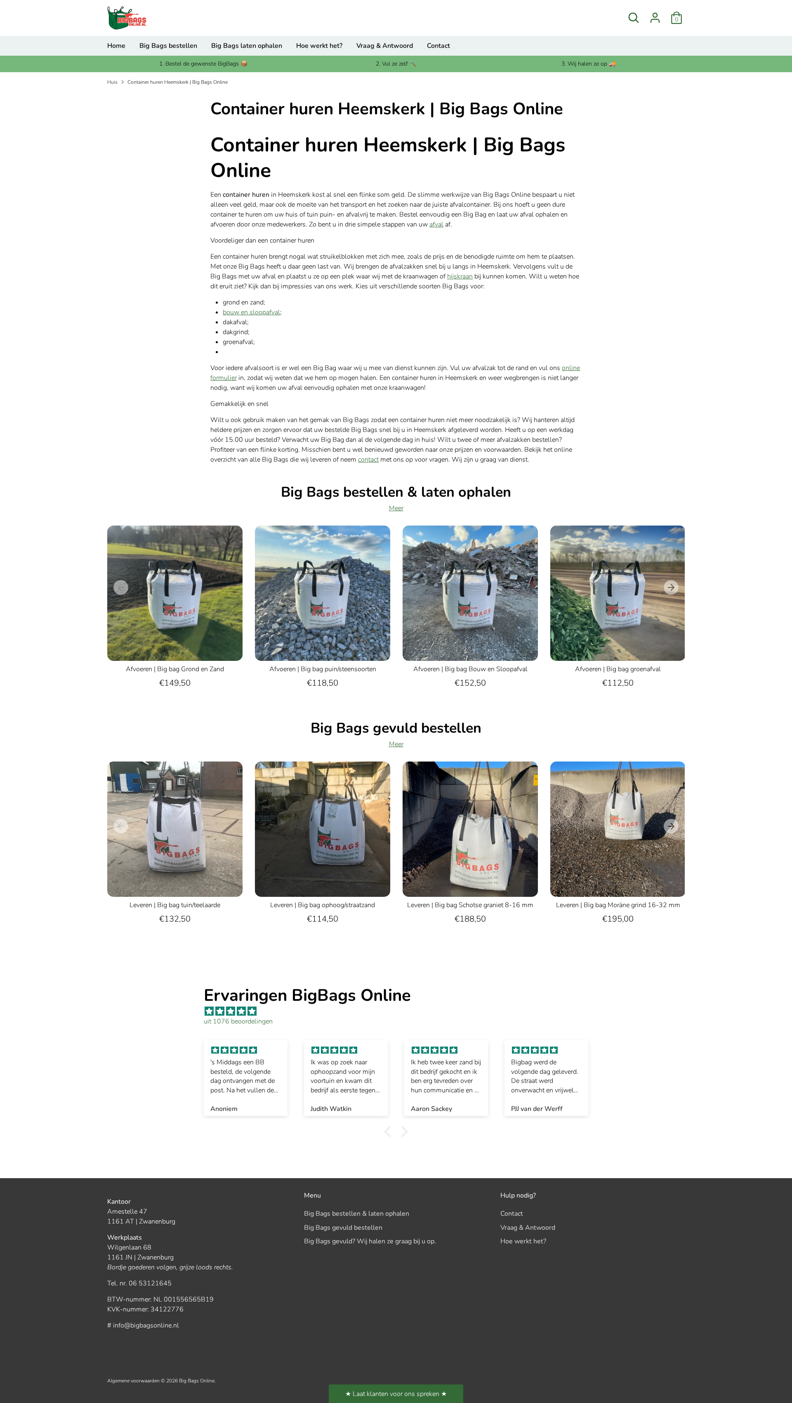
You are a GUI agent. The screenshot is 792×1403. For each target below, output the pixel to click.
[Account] (655, 17)
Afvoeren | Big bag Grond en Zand (175, 669)
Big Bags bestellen (168, 45)
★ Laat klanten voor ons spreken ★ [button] (396, 1393)
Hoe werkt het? (319, 45)
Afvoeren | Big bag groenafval (618, 669)
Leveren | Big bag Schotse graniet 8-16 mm (470, 905)
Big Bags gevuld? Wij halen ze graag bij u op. (370, 1241)
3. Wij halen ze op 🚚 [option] (588, 64)
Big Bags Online (196, 1380)
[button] (390, 1131)
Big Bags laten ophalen (246, 45)
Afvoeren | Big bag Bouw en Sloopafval (470, 669)
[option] (169, 616)
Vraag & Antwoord (384, 45)
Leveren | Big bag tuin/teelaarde (175, 905)
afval (436, 224)
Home (116, 45)
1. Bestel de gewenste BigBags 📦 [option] (203, 64)
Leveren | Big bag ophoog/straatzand (322, 905)
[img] (400, 1011)
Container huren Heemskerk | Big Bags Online (177, 82)
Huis (112, 82)
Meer (396, 508)
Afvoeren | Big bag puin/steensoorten (322, 669)
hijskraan (460, 276)
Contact (438, 45)
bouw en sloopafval (251, 312)
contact (368, 459)
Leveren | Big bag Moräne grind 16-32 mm (618, 905)
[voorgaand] (121, 587)
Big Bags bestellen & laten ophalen (356, 1213)
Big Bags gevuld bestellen (343, 1227)
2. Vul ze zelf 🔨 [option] (396, 64)
